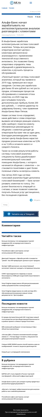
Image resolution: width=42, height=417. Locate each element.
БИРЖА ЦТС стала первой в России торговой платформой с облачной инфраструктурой (18, 375)
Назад (5, 205)
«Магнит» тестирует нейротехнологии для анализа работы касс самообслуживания (20, 390)
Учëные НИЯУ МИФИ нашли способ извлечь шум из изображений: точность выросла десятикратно (21, 345)
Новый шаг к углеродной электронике (16, 352)
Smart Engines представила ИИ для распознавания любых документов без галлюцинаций (20, 284)
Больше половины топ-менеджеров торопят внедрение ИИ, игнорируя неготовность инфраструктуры (18, 243)
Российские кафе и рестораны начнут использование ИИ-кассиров (15, 252)
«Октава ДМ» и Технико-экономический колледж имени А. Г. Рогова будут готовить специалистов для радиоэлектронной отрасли (20, 337)
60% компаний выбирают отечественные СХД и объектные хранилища (19, 328)
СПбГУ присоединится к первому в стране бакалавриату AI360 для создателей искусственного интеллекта (21, 276)
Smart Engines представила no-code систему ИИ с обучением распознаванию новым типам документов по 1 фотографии (19, 293)
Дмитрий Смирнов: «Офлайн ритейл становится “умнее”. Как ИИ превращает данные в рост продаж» (21, 259)
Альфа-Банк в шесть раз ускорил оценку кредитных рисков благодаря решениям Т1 (21, 383)
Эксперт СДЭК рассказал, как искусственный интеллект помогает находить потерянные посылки (21, 267)
